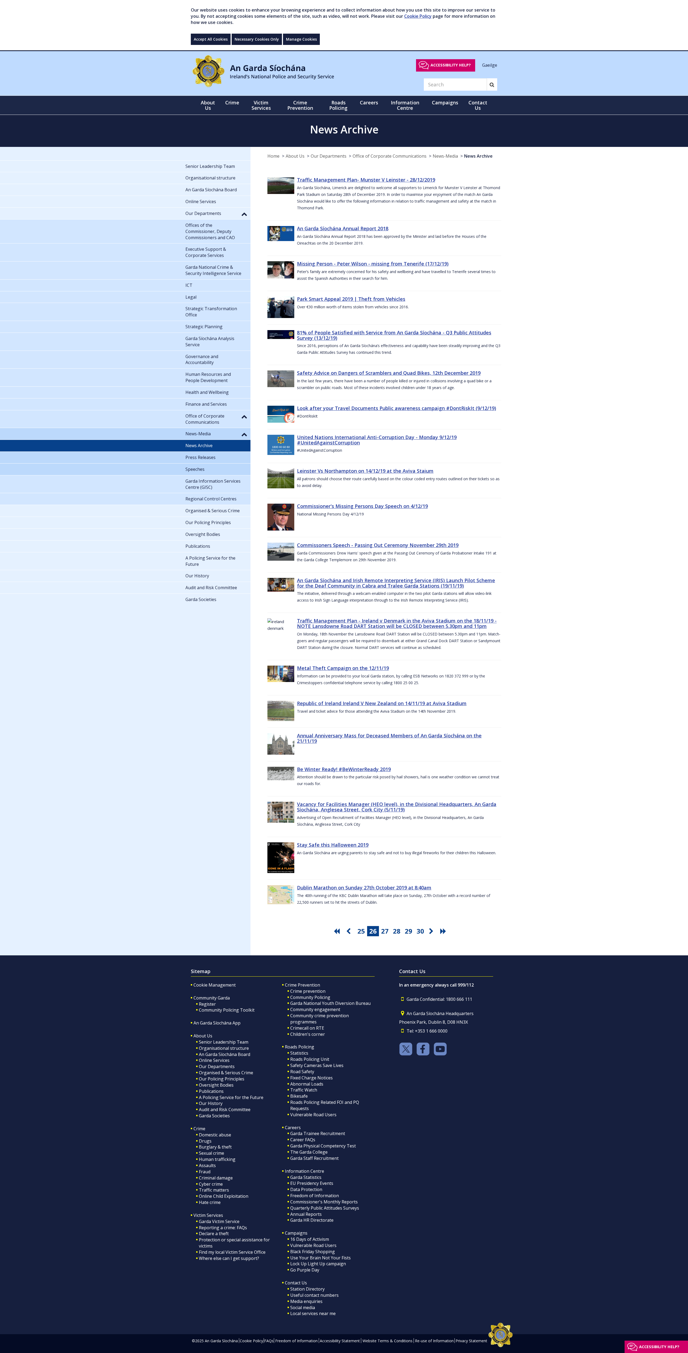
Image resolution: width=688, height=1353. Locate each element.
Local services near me (313, 1313)
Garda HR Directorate (312, 1220)
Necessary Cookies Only (257, 39)
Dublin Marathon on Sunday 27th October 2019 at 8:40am (364, 887)
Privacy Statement (471, 1340)
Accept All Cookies (211, 39)
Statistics (299, 1053)
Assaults (207, 1165)
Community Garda (212, 998)
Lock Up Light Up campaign (318, 1264)
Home (273, 156)
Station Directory (307, 1289)
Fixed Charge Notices (311, 1078)
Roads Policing (299, 1047)
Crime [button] (232, 102)
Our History (211, 1103)
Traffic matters (214, 1190)
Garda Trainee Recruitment (317, 1133)
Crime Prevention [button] (300, 105)
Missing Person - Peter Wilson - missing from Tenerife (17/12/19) (373, 263)
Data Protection (306, 1189)
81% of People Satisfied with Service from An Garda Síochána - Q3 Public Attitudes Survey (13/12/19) (394, 335)
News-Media (445, 156)
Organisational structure (224, 1048)
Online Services (214, 1060)
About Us (295, 156)
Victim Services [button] (261, 105)
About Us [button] (208, 105)
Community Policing (310, 997)
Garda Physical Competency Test (323, 1146)
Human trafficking (217, 1159)
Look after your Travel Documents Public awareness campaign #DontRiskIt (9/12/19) (396, 408)
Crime (199, 1129)
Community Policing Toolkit (227, 1010)
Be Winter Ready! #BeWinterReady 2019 (344, 769)
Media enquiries (306, 1301)
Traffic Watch (303, 1090)
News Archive (478, 156)
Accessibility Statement (340, 1340)
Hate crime (210, 1202)
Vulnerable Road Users (313, 1115)
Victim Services (208, 1215)
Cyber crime (211, 1184)
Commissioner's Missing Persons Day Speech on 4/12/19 (362, 506)
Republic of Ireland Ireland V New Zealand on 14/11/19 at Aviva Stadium (382, 703)
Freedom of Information (314, 1196)
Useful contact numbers (314, 1295)
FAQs (269, 1340)
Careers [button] (369, 102)
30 (420, 931)
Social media (302, 1307)
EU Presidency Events (311, 1183)
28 (396, 931)
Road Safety (302, 1072)
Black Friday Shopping (312, 1252)
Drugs (205, 1141)
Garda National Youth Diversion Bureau (330, 1003)
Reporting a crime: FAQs (223, 1228)
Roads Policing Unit (309, 1059)
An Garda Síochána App (217, 1023)
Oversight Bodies (216, 1085)
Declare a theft (214, 1234)
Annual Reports (306, 1214)
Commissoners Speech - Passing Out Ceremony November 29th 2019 (377, 545)
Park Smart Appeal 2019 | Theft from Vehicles (351, 299)
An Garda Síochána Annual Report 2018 (342, 228)
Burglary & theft (215, 1147)
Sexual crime (211, 1153)
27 (385, 931)
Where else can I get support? (229, 1258)
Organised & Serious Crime (226, 1073)
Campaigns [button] (445, 102)
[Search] (492, 84)
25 (361, 931)
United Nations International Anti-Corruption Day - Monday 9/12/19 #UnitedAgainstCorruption (377, 440)
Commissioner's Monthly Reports (324, 1202)
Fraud (204, 1172)
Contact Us (296, 1283)
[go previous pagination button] (349, 931)
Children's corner (307, 1034)
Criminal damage (216, 1178)
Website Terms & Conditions (388, 1340)
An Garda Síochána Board (224, 1054)
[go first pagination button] (337, 931)
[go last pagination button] (444, 931)
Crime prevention (307, 991)
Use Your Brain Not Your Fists (320, 1258)
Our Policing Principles (221, 1079)
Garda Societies (214, 1116)
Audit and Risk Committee (224, 1109)
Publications (211, 1091)
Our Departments (328, 156)
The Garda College (309, 1152)
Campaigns (296, 1233)
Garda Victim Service (219, 1221)
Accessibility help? (451, 65)
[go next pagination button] (432, 931)
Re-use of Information (434, 1340)
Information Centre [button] (405, 105)
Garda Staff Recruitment (314, 1158)
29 (408, 931)
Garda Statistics (305, 1177)
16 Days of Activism (309, 1239)
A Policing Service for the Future (231, 1097)
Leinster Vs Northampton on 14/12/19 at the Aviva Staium (365, 471)
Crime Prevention (302, 985)
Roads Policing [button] (338, 105)
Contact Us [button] (477, 105)
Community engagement (315, 1009)
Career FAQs (302, 1140)
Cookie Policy (418, 16)
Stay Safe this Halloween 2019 (332, 845)
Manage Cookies (301, 39)
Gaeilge (489, 65)
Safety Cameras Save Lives (316, 1065)
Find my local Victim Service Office (232, 1252)
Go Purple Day (304, 1270)
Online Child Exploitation (223, 1196)
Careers (293, 1128)
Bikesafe (299, 1096)
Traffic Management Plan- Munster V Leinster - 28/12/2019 (366, 179)
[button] (244, 214)
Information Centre (304, 1171)
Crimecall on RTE (307, 1028)
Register (207, 1004)
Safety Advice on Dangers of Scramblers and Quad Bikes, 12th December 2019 (389, 373)
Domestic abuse (215, 1135)
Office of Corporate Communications (390, 156)
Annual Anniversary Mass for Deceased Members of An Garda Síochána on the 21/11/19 (389, 738)
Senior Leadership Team (223, 1042)
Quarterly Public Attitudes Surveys (324, 1208)
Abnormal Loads (306, 1084)
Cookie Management (215, 985)
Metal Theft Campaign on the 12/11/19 (343, 668)
